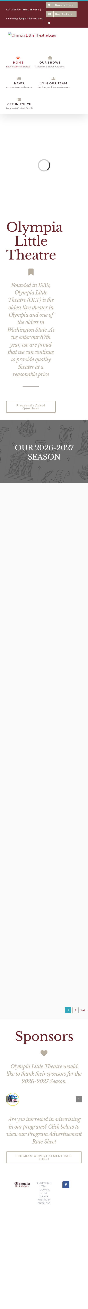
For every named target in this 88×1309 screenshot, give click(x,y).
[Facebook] (65, 1184)
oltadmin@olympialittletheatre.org (24, 18)
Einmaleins (43, 1203)
